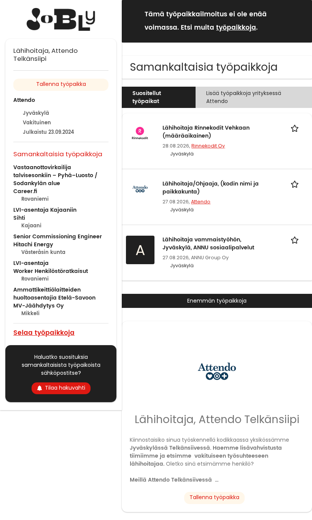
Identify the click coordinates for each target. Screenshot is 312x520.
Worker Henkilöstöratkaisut (50, 271)
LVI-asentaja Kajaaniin (44, 210)
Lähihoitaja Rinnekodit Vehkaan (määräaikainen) (206, 132)
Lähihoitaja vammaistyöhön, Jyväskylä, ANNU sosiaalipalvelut (208, 243)
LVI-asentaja (31, 263)
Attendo (200, 201)
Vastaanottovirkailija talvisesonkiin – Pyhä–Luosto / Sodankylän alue (55, 175)
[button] (300, 20)
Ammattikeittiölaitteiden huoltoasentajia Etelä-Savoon (54, 293)
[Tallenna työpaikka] (296, 127)
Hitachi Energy (33, 244)
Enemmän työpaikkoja (217, 300)
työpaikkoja (236, 27)
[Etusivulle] (60, 19)
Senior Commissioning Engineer (57, 236)
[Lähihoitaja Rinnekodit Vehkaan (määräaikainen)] (140, 132)
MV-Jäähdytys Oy (38, 305)
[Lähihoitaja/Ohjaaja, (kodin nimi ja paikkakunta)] (140, 188)
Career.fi (25, 191)
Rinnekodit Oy (208, 146)
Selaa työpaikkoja (44, 332)
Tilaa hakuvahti (65, 388)
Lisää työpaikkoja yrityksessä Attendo (243, 97)
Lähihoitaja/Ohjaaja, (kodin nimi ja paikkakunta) (210, 187)
